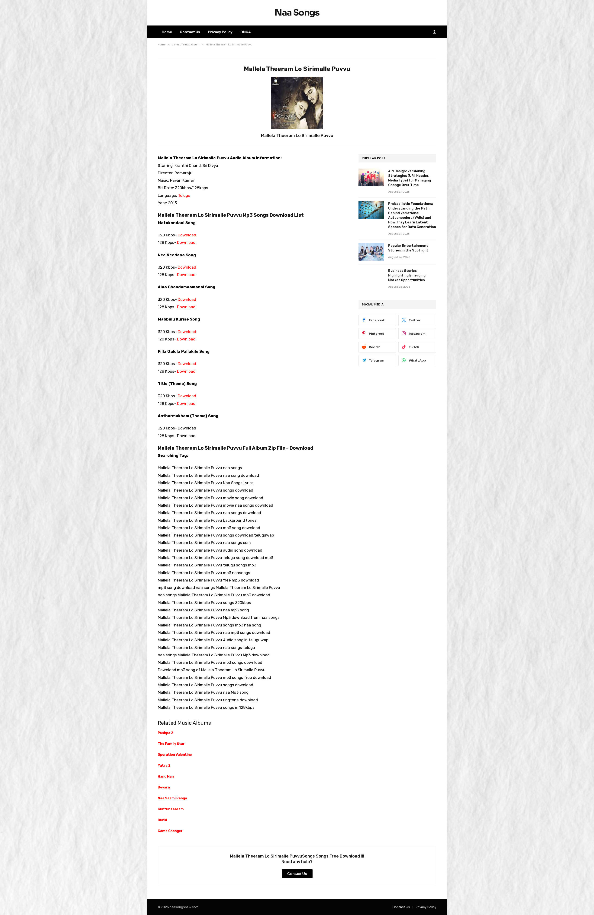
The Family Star (171, 744)
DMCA (245, 32)
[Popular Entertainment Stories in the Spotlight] (371, 252)
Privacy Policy (220, 32)
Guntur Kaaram (171, 809)
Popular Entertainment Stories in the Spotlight (408, 248)
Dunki (162, 820)
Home (167, 32)
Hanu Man (166, 776)
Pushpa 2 (165, 733)
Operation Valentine (175, 755)
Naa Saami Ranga (172, 798)
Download (187, 235)
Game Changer (170, 831)
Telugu (184, 195)
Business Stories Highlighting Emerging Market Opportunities (407, 275)
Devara (164, 787)
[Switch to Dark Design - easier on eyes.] (434, 32)
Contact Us (190, 32)
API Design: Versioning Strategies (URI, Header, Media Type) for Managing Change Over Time (409, 178)
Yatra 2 (164, 766)
